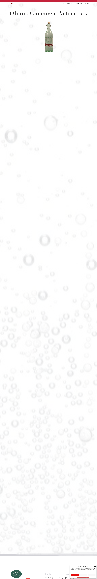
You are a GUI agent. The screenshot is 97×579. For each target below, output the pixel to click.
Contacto (87, 3)
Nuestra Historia (78, 3)
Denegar (83, 574)
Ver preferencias (91, 574)
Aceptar (74, 574)
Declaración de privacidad (85, 577)
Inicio (63, 3)
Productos (69, 3)
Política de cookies (79, 577)
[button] (94, 566)
